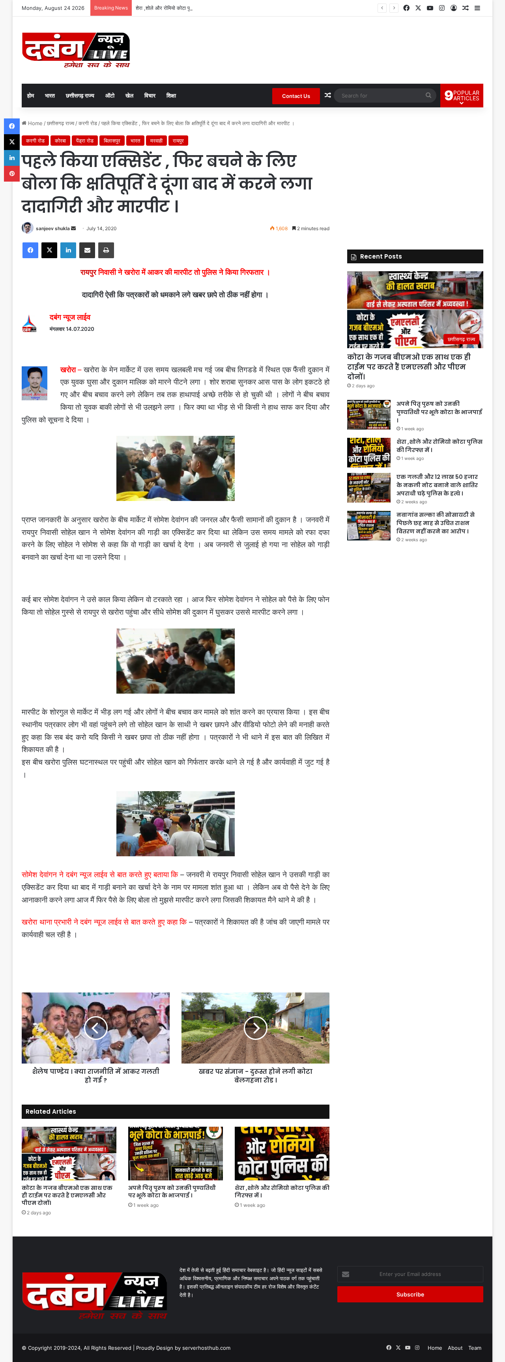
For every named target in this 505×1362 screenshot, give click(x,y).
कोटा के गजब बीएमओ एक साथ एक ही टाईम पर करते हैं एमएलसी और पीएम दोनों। (67, 1195)
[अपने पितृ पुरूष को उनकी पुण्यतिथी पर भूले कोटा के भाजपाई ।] (175, 1153)
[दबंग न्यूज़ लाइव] (76, 50)
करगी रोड (88, 123)
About (455, 1348)
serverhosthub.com (206, 1348)
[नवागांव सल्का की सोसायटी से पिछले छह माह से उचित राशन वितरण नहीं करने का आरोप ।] (369, 525)
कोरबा (60, 140)
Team (474, 1348)
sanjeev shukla (53, 228)
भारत (50, 95)
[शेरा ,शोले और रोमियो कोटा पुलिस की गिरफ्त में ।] (282, 1153)
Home (34, 123)
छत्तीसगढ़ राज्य (80, 95)
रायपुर (178, 140)
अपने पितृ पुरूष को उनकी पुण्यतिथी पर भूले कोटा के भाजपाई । (172, 1191)
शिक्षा (171, 95)
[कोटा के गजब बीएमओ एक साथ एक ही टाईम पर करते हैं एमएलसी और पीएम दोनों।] (69, 1153)
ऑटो (109, 95)
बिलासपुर (112, 140)
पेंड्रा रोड (85, 140)
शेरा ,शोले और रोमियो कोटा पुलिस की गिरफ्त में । (181, 8)
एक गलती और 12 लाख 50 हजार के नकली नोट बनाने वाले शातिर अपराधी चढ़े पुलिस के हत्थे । (437, 485)
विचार (149, 95)
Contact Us (296, 96)
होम (30, 95)
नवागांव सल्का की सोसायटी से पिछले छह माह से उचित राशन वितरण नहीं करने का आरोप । (436, 523)
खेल (129, 95)
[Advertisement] (415, 174)
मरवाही (156, 140)
